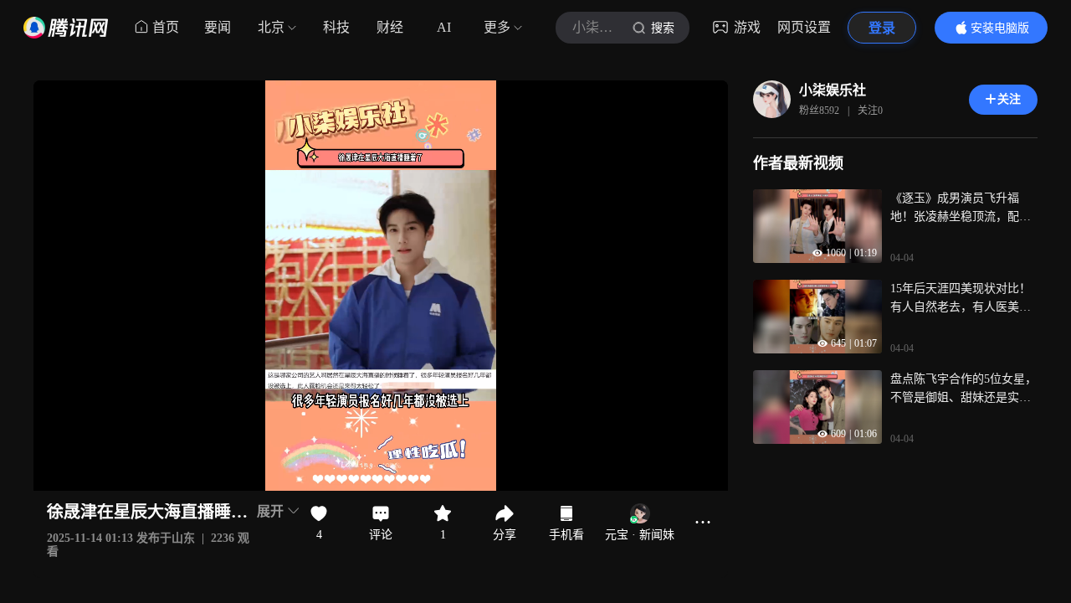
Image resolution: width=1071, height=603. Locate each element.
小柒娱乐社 (832, 90)
